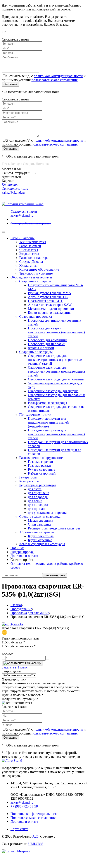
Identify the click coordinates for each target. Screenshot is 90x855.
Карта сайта (19, 829)
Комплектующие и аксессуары (42, 544)
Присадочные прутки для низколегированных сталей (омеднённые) (48, 422)
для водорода (38, 497)
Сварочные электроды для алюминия (56, 379)
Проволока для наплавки (46, 344)
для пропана (37, 509)
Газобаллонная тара (33, 258)
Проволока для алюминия (47, 340)
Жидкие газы (29, 254)
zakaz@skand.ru (21, 802)
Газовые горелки (40, 461)
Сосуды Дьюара (31, 261)
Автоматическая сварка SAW (50, 305)
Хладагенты (28, 265)
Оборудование (21, 609)
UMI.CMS (35, 844)
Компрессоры (29, 481)
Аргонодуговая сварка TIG (48, 297)
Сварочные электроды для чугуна (53, 391)
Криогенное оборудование (39, 269)
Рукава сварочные (41, 469)
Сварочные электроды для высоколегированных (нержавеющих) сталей (56, 371)
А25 (35, 836)
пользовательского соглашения (54, 80)
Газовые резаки (39, 465)
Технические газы (32, 242)
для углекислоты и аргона (47, 512)
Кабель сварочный (42, 473)
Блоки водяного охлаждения (49, 312)
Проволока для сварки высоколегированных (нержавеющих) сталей (56, 332)
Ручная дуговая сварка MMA (49, 293)
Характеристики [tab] (14, 679)
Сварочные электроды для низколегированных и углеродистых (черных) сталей (55, 359)
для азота (35, 489)
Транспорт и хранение (36, 273)
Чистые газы (28, 250)
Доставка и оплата (24, 556)
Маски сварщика (40, 520)
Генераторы (28, 477)
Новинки (17, 548)
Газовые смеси (30, 246)
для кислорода (38, 505)
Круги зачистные (41, 536)
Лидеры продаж (22, 552)
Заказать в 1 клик (15, 667)
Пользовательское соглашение (32, 817)
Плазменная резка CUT (45, 301)
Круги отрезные (40, 540)
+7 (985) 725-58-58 (24, 806)
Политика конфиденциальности (34, 814)
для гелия (35, 501)
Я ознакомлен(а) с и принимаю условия (44, 78)
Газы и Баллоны (22, 238)
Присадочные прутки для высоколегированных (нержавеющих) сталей (56, 434)
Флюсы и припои (41, 348)
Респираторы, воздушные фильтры (54, 528)
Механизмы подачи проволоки (51, 308)
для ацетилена (38, 493)
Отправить (10, 84)
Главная (16, 605)
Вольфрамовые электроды (47, 403)
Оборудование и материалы (31, 277)
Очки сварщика (39, 524)
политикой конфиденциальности (58, 76)
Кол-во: (7, 654)
